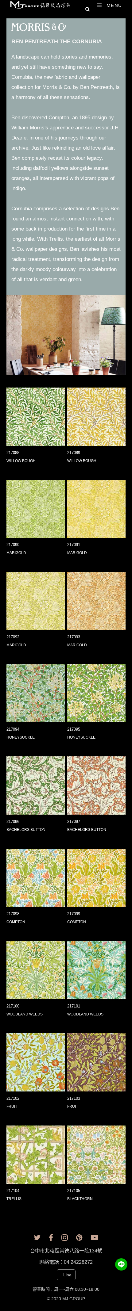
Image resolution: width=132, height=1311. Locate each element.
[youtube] (94, 1237)
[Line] (121, 1264)
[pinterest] (79, 1237)
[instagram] (64, 1237)
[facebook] (51, 1237)
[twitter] (37, 1237)
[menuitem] (36, 29)
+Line (66, 1274)
